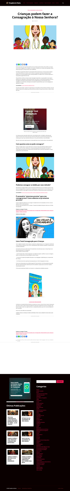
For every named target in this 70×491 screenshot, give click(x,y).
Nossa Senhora (39, 434)
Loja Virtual (41, 2)
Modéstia (38, 431)
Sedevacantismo (39, 453)
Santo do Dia (38, 450)
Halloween (38, 416)
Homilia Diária (39, 419)
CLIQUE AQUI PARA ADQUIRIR (35, 302)
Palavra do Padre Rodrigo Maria (42, 440)
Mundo (37, 433)
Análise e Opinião (39, 391)
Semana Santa (39, 456)
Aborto (37, 389)
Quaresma (38, 445)
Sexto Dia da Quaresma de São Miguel (26, 440)
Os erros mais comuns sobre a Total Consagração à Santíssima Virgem (34, 192)
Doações (19, 488)
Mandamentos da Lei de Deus (42, 429)
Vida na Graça (39, 470)
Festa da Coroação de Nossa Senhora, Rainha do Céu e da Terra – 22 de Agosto (12, 420)
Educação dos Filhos (20, 339)
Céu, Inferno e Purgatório (41, 397)
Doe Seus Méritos (39, 403)
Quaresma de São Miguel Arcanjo (43, 446)
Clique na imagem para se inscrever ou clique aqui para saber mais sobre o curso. (35, 132)
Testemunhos (39, 460)
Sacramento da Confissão (41, 449)
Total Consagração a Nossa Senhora (35, 10)
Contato (57, 2)
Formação (38, 414)
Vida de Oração (39, 467)
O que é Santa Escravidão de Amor (28, 85)
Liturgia (38, 425)
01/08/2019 (36, 20)
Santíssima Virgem (36, 339)
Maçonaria (38, 427)
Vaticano (38, 465)
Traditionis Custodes (40, 463)
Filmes (37, 412)
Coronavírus (38, 400)
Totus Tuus (47, 339)
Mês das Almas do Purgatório (42, 430)
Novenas (38, 437)
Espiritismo (38, 406)
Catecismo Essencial (40, 395)
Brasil (37, 392)
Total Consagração (29, 2)
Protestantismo (39, 444)
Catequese (38, 396)
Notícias (38, 435)
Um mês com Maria (40, 464)
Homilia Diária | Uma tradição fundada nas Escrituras (13, 440)
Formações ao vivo (40, 415)
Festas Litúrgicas (39, 411)
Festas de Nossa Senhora (41, 410)
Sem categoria (39, 455)
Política (37, 442)
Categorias (36, 2)
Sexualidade (38, 457)
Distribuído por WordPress (27, 488)
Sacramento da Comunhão (41, 448)
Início (24, 2)
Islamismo (38, 423)
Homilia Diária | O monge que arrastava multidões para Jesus (27, 459)
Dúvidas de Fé (39, 404)
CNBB (37, 399)
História (38, 418)
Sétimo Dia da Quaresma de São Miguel (26, 419)
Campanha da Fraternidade (41, 393)
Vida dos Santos (39, 468)
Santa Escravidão (30, 339)
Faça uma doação (48, 2)
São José (38, 452)
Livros (37, 426)
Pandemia (38, 441)
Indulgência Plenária (40, 422)
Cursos (53, 2)
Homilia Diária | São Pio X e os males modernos (13, 459)
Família (25, 339)
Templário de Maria (13, 488)
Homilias (38, 421)
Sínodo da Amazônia (40, 459)
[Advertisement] (35, 56)
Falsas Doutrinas (39, 407)
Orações (38, 438)
